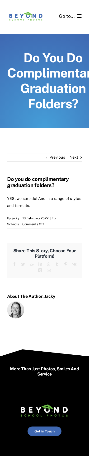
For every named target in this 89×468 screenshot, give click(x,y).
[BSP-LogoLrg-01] (26, 11)
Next (74, 157)
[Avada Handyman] (44, 402)
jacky (15, 218)
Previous (57, 157)
